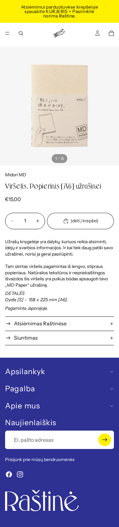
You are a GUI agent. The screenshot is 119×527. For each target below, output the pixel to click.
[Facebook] (9, 474)
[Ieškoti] (21, 33)
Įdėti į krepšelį (84, 221)
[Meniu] (7, 33)
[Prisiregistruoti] (104, 439)
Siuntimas (26, 338)
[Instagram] (20, 474)
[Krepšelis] (111, 33)
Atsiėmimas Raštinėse (40, 323)
